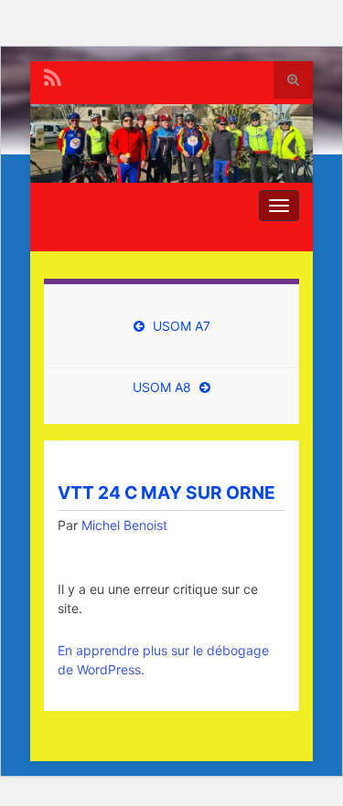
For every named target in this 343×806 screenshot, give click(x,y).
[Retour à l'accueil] (171, 143)
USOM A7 (181, 326)
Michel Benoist (124, 525)
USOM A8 (162, 387)
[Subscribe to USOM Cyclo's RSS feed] (52, 76)
